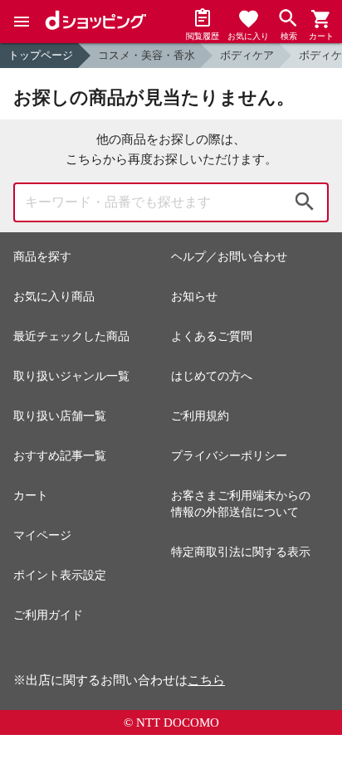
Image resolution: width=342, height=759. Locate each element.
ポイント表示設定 (59, 575)
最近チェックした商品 (71, 336)
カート (30, 495)
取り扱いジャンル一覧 (71, 376)
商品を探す (42, 257)
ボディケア (247, 55)
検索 (305, 202)
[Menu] (21, 21)
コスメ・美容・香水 (146, 55)
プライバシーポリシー (229, 456)
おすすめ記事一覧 (59, 456)
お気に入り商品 (54, 296)
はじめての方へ (211, 376)
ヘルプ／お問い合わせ (229, 257)
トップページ (40, 55)
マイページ (42, 535)
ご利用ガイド (48, 615)
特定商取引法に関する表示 (240, 552)
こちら (206, 680)
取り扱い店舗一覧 (59, 416)
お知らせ (194, 296)
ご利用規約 (200, 416)
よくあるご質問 (211, 336)
